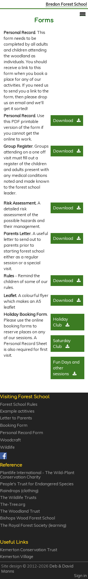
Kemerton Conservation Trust (28, 550)
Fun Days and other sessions (66, 367)
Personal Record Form (21, 432)
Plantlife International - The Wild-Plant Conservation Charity (37, 474)
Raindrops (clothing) (19, 490)
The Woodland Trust (20, 511)
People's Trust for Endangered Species (37, 484)
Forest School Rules (18, 404)
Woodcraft (10, 440)
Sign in (80, 575)
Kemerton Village (16, 556)
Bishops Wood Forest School (27, 518)
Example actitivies (17, 411)
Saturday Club (62, 343)
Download (63, 120)
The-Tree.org (12, 504)
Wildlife (7, 447)
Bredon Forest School (66, 4)
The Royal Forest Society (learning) (33, 525)
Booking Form (13, 425)
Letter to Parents (16, 418)
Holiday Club (60, 321)
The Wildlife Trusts (18, 497)
